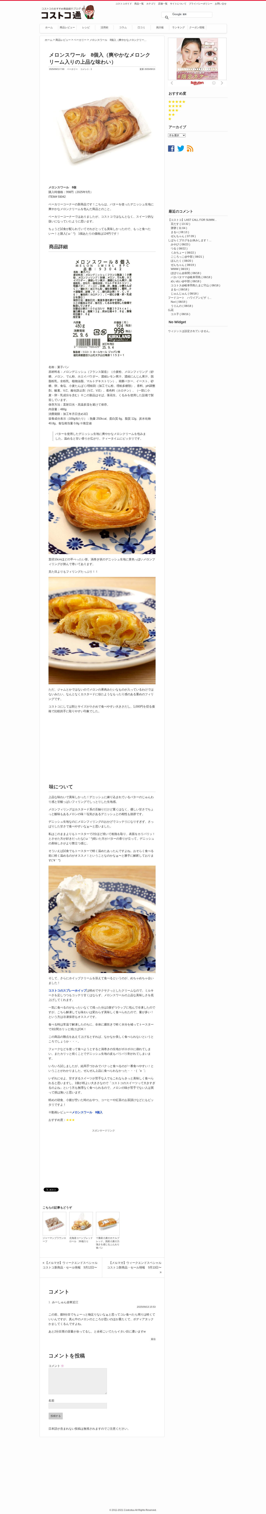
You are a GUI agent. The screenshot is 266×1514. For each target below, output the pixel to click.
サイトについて (178, 3)
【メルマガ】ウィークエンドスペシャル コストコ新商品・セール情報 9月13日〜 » (135, 1267)
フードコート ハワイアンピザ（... (189, 297)
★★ (171, 115)
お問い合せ (220, 3)
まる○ (174, 232)
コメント (56, 1365)
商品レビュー (67, 27)
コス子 (175, 314)
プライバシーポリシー (200, 3)
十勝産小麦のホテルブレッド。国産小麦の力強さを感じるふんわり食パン (107, 1243)
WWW (174, 269)
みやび (175, 244)
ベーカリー (72, 69)
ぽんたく (176, 260)
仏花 (171, 310)
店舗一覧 (162, 3)
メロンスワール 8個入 (87, 1112)
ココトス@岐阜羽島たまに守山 (190, 285)
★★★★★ (177, 102)
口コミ (141, 27)
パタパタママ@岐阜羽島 (186, 277)
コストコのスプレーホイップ (67, 990)
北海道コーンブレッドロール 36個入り (81, 1240)
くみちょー (177, 252)
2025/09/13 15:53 (146, 1307)
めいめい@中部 (180, 281)
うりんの (176, 305)
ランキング (178, 27)
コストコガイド (123, 3)
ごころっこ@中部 (182, 256)
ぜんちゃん (177, 236)
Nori (173, 301)
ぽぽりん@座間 (180, 273)
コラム (123, 27)
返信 (153, 1339)
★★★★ (175, 106)
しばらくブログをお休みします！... (189, 240)
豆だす (175, 223)
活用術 (104, 27)
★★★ (173, 110)
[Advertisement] (102, 748)
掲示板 (160, 27)
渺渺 (173, 228)
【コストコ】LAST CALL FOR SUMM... (192, 219)
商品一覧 (139, 3)
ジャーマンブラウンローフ (54, 1240)
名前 (51, 1400)
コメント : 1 (86, 69)
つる (173, 248)
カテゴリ (151, 3)
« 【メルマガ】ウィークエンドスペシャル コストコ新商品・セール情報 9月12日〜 (71, 1265)
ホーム (49, 27)
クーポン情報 (196, 27)
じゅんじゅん (179, 293)
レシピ (86, 27)
